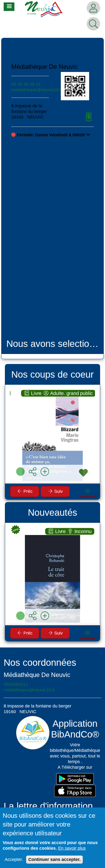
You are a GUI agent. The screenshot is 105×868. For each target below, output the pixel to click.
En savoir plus (72, 848)
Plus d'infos (55, 436)
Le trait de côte (52, 534)
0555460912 (16, 684)
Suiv (58, 491)
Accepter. (14, 859)
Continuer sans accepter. (54, 859)
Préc (27, 491)
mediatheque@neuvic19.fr (37, 89)
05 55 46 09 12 (26, 84)
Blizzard (52, 396)
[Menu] (9, 6)
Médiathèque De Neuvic (44, 66)
